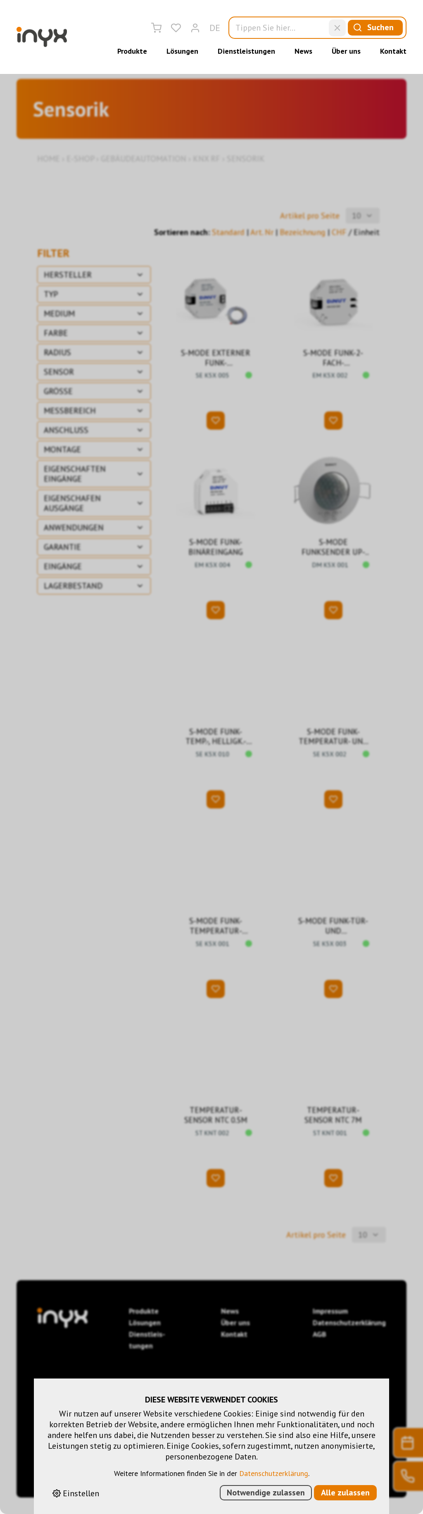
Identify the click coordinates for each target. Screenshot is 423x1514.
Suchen (380, 27)
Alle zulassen (345, 1492)
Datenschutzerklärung (273, 1473)
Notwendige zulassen (266, 1492)
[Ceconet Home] (42, 37)
